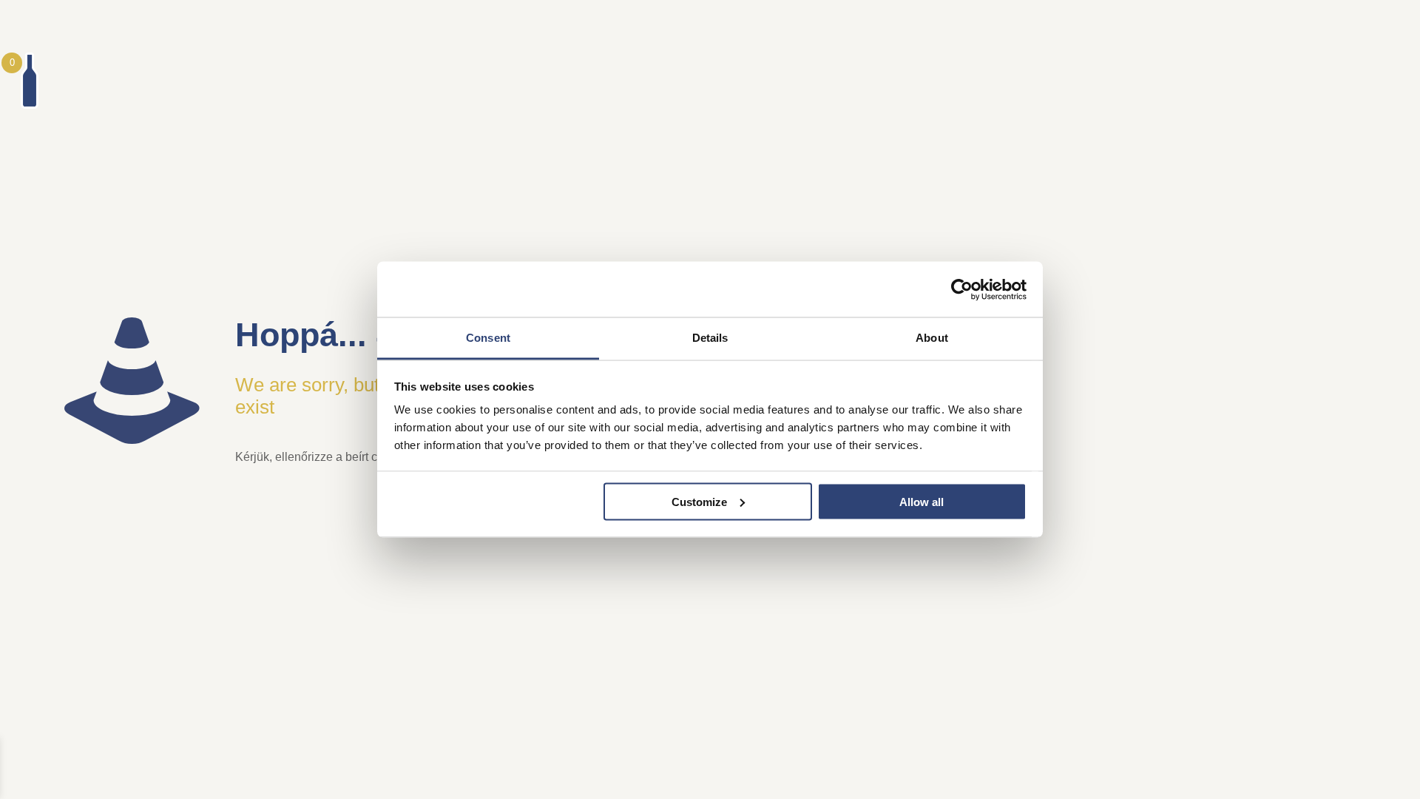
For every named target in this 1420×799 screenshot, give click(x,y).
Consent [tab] (488, 337)
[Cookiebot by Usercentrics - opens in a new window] (962, 289)
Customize (699, 501)
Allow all (921, 501)
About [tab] (932, 337)
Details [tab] (710, 337)
